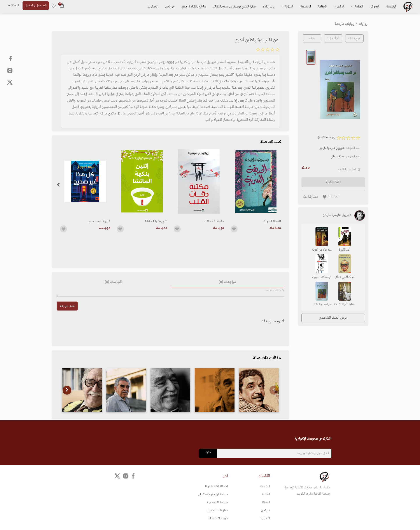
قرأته (312, 38)
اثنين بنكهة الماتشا (156, 221)
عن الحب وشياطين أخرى (322, 304)
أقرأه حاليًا (333, 38)
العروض (374, 6)
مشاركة (312, 196)
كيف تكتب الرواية (321, 277)
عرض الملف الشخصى (333, 317)
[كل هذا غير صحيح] (85, 181)
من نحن (170, 6)
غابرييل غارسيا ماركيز (332, 148)
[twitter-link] (117, 476)
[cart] (62, 5)
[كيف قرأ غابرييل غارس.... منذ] (259, 390)
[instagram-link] (9, 70)
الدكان (340, 6)
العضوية (305, 6)
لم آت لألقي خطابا (344, 277)
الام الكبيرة (344, 249)
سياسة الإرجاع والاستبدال (213, 494)
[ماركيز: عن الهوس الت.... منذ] (170, 390)
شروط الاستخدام (218, 518)
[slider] (268, 50)
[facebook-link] (11, 58)
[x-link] (9, 82)
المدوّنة (266, 502)
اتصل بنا (153, 6)
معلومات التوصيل (218, 510)
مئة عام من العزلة (322, 249)
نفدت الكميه (333, 182)
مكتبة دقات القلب (213, 221)
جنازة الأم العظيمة (344, 304)
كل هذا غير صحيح (99, 221)
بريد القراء (269, 6)
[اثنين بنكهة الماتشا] (142, 181)
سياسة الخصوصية (217, 502)
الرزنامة (322, 6)
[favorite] (53, 5)
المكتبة (358, 6)
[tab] (227, 282)
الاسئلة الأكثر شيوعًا (216, 486)
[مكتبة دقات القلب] (199, 181)
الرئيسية (391, 6)
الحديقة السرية (272, 221)
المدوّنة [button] (288, 6)
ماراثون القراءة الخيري (194, 6)
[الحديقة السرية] (256, 181)
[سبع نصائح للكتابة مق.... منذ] (82, 390)
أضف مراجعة (67, 306)
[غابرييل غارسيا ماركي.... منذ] (214, 390)
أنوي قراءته (354, 38)
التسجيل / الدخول (36, 5)
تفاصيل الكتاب (347, 169)
